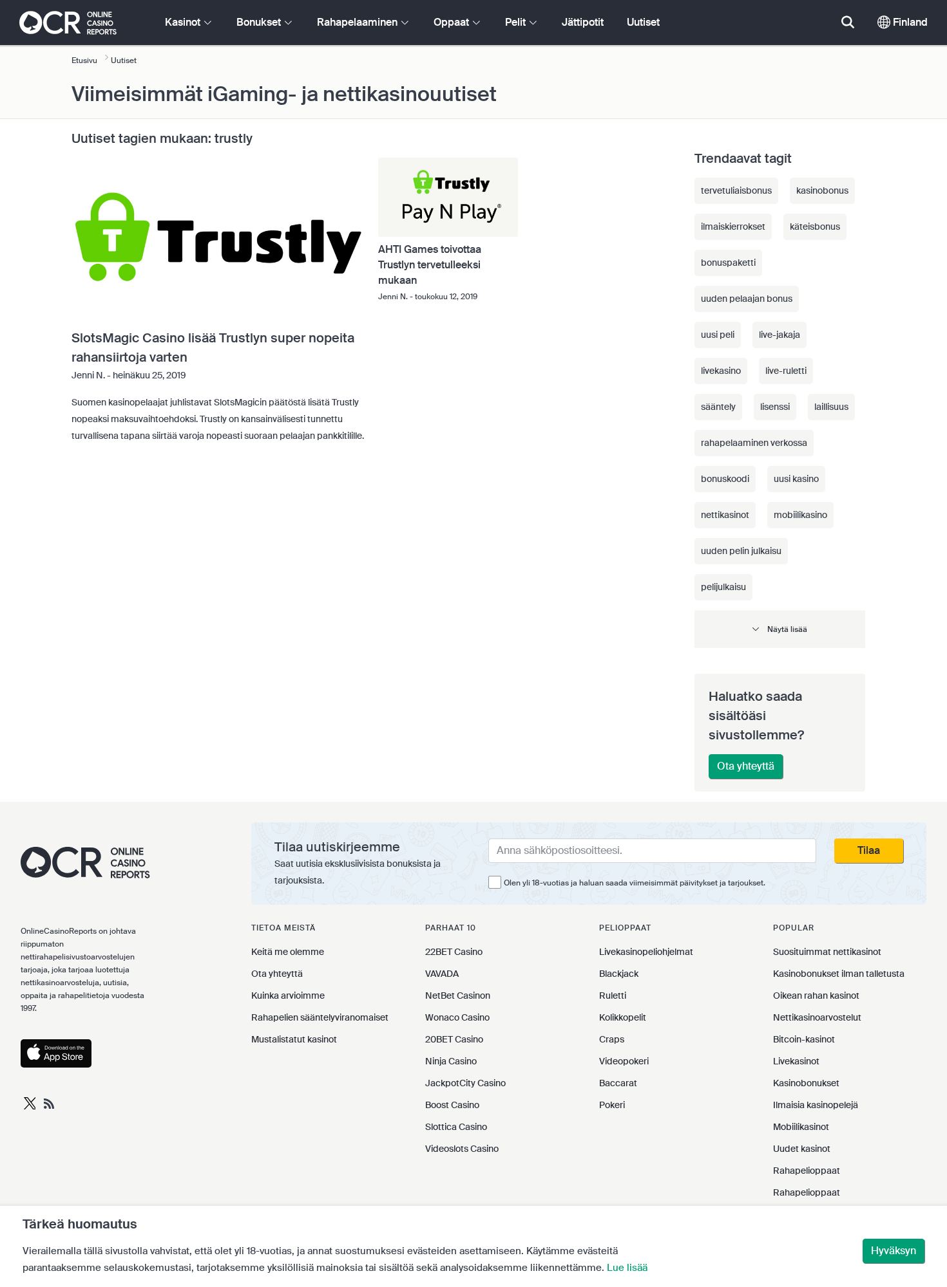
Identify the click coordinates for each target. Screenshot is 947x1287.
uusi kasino (796, 479)
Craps (611, 1039)
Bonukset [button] (259, 22)
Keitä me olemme (287, 952)
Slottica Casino (456, 1127)
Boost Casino (452, 1105)
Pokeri (612, 1105)
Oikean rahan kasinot (816, 995)
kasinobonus (822, 190)
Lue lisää (627, 1267)
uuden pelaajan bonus (746, 298)
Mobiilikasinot (801, 1127)
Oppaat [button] (453, 22)
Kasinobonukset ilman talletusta (838, 973)
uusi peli (717, 334)
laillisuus (831, 406)
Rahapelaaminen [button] (358, 22)
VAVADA (442, 973)
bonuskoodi (725, 479)
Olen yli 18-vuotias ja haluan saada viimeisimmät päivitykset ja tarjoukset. (634, 883)
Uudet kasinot (801, 1148)
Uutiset (643, 22)
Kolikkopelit (622, 1017)
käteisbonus (815, 226)
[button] (779, 629)
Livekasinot (796, 1061)
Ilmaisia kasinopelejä (815, 1105)
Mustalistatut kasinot (294, 1039)
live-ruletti (786, 370)
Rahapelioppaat (806, 1170)
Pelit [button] (516, 22)
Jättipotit (583, 22)
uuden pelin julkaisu (741, 551)
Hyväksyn (893, 1250)
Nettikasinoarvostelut (817, 1017)
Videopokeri (624, 1061)
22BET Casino (454, 952)
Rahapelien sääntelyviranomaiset (319, 1017)
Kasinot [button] (184, 22)
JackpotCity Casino (465, 1083)
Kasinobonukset (806, 1083)
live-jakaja (779, 334)
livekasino (721, 370)
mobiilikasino (800, 515)
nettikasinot (725, 515)
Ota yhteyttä (745, 766)
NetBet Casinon (457, 995)
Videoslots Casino (462, 1148)
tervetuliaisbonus (736, 190)
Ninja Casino (451, 1061)
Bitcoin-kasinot (804, 1039)
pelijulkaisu (723, 587)
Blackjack (618, 973)
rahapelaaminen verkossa (754, 443)
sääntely (718, 406)
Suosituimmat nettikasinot (827, 952)
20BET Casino (454, 1039)
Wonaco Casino (457, 1017)
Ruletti (612, 995)
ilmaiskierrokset (733, 226)
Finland (909, 22)
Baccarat (618, 1083)
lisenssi (775, 406)
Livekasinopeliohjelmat (646, 952)
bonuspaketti (728, 262)
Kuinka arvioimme (288, 995)
